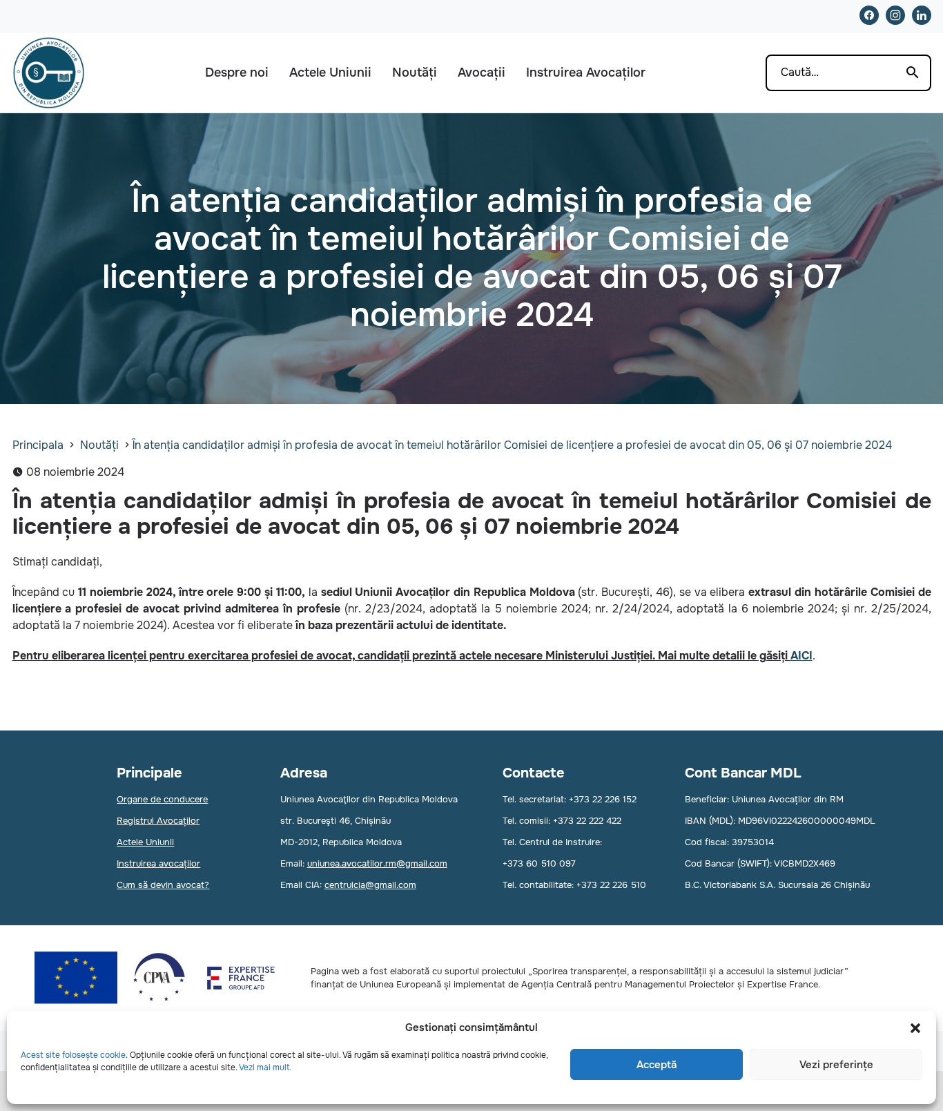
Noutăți (414, 72)
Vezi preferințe (836, 1065)
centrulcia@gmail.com (370, 885)
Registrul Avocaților (158, 821)
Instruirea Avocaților (585, 72)
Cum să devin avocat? (163, 885)
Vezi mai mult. (265, 1067)
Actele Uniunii (330, 72)
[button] (915, 1028)
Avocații (481, 72)
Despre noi (237, 72)
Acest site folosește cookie (73, 1055)
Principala (38, 445)
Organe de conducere (162, 799)
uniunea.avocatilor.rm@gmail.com (377, 863)
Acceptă (656, 1065)
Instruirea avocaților (158, 863)
